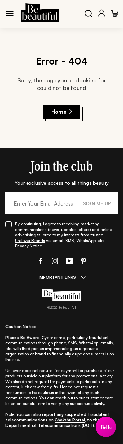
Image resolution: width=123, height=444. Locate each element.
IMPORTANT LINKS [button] (57, 277)
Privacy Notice (28, 245)
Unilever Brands (30, 240)
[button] (39, 261)
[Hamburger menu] (9, 14)
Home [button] (59, 111)
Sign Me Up (97, 203)
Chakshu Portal (70, 419)
